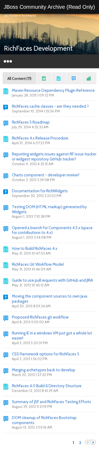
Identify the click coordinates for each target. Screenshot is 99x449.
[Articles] (59, 78)
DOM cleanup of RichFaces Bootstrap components (44, 420)
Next (93, 442)
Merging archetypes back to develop (43, 370)
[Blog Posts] (43, 78)
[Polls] (88, 78)
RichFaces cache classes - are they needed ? (50, 106)
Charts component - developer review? (45, 175)
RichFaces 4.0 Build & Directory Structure (47, 385)
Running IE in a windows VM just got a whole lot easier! (52, 336)
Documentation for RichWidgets (40, 191)
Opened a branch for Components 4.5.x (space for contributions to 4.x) (52, 230)
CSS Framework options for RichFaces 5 (45, 354)
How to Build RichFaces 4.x (34, 248)
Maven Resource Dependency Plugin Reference (53, 90)
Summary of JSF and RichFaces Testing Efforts (51, 401)
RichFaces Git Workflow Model (38, 264)
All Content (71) (19, 78)
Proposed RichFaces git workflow (40, 317)
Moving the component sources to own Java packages (49, 299)
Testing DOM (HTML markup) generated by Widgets (49, 209)
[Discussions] (73, 78)
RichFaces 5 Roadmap (31, 122)
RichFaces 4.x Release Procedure (40, 138)
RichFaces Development (38, 48)
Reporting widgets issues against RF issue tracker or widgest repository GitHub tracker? (54, 157)
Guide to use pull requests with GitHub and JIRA (52, 280)
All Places (11, 16)
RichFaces (29, 16)
